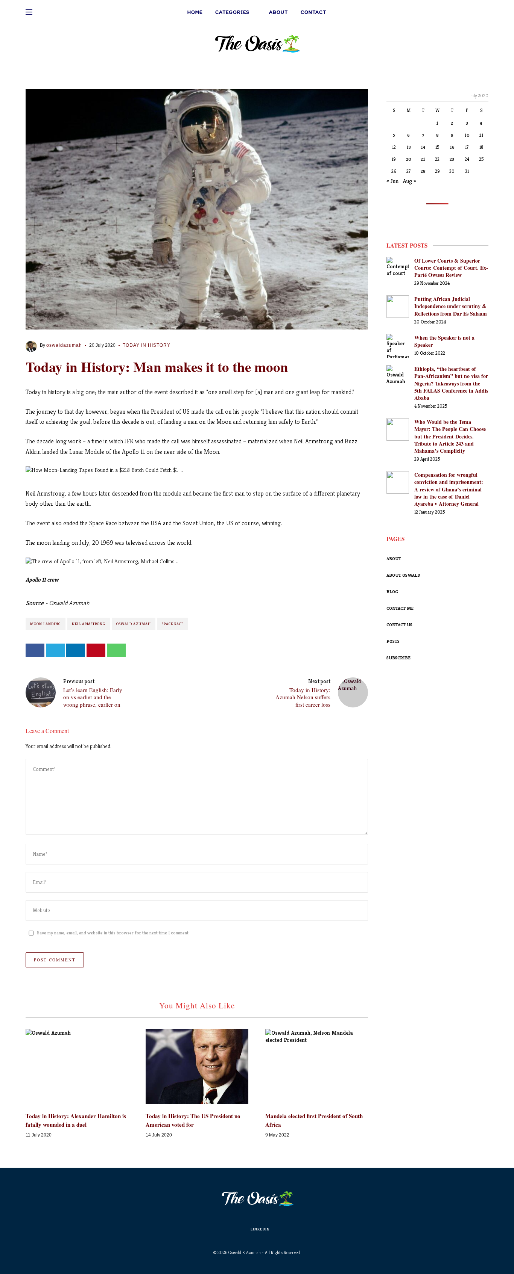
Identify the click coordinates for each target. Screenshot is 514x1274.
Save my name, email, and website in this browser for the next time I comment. (113, 932)
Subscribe (398, 657)
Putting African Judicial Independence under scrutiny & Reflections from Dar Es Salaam (450, 306)
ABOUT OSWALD (403, 575)
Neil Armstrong (88, 623)
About (278, 12)
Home (194, 12)
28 (423, 171)
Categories (232, 12)
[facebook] (35, 650)
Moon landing (45, 623)
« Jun (392, 180)
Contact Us (399, 624)
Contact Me (400, 608)
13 (408, 147)
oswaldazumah (64, 345)
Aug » (409, 180)
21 (423, 159)
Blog (392, 591)
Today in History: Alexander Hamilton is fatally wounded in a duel (76, 1120)
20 (408, 159)
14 (423, 147)
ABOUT (393, 558)
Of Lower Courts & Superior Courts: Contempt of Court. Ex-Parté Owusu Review (451, 268)
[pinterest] (96, 650)
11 (481, 135)
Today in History (146, 345)
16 (452, 147)
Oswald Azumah (133, 623)
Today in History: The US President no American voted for (193, 1120)
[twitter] (55, 650)
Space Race (173, 623)
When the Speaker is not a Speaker (444, 341)
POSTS (393, 641)
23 (452, 159)
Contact (313, 12)
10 (467, 135)
